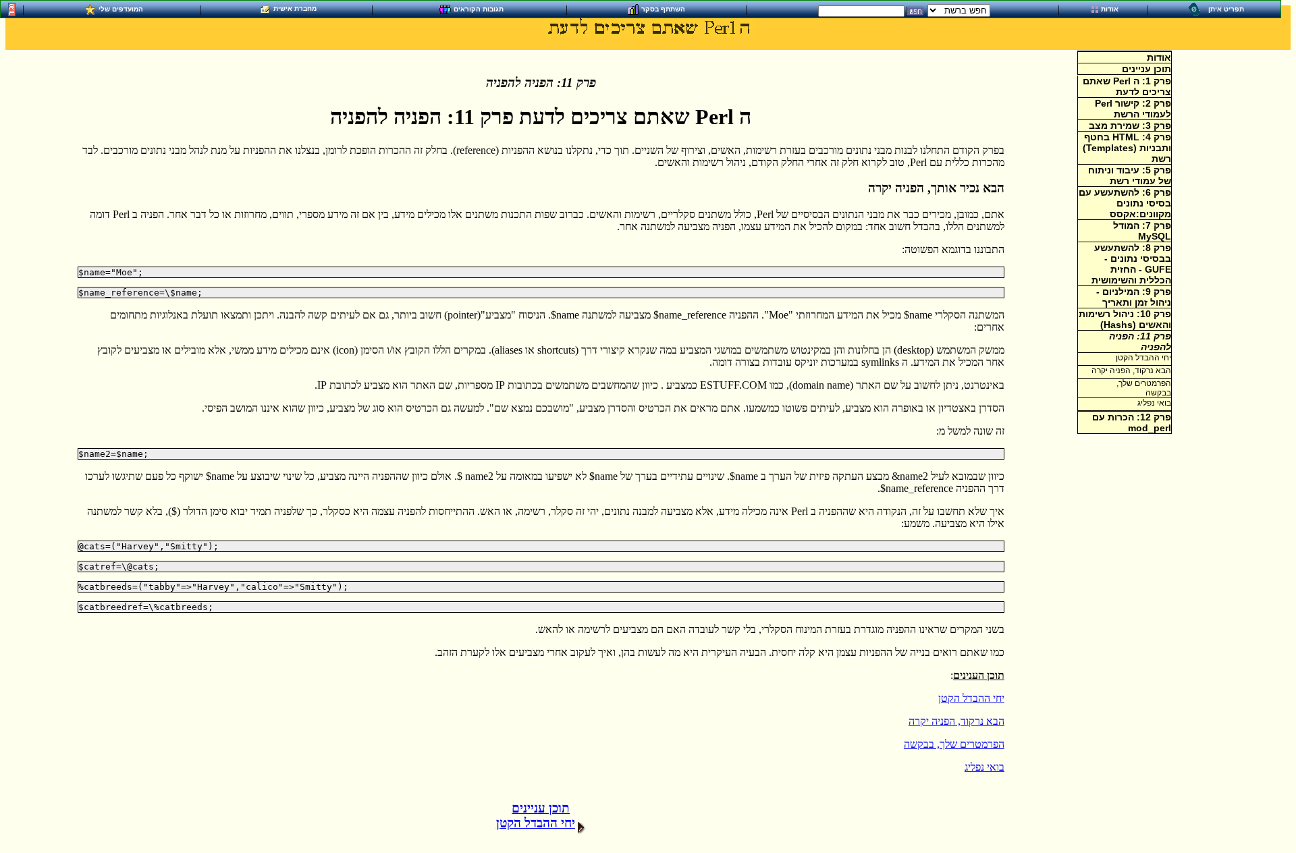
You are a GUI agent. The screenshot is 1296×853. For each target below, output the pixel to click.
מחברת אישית (295, 8)
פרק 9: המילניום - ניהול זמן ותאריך (1133, 297)
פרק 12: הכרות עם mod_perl (1131, 422)
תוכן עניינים (1146, 68)
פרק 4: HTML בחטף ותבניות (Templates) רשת (1127, 148)
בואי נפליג (984, 767)
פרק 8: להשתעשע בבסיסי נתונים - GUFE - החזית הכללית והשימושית (1131, 263)
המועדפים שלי (121, 8)
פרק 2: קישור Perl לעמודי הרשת (1133, 108)
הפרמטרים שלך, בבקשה (954, 744)
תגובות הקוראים (479, 8)
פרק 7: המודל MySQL (1142, 231)
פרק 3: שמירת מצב (1130, 125)
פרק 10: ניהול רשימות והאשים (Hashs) (1125, 319)
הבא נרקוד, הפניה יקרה (956, 721)
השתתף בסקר (663, 8)
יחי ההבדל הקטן (971, 698)
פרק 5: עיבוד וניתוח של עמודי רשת (1129, 175)
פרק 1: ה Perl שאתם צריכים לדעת (1127, 86)
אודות (1109, 9)
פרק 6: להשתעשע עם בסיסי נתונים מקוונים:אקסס (1125, 203)
